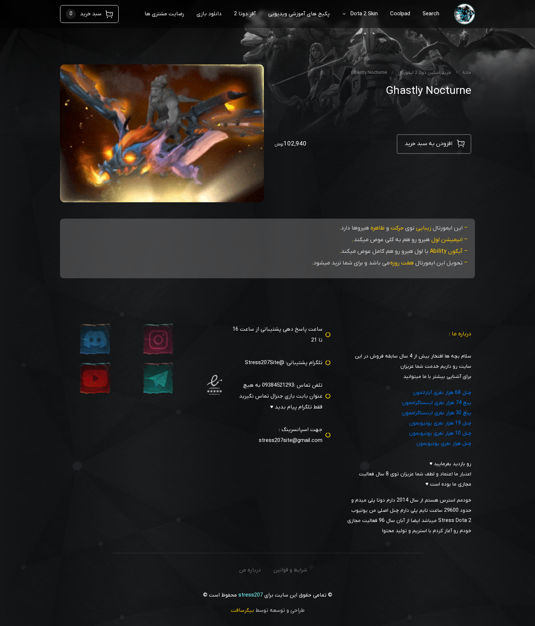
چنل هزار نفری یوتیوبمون (443, 443)
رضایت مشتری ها (164, 13)
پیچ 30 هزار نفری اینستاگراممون (436, 413)
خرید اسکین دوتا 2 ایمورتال (424, 72)
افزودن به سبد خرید (428, 143)
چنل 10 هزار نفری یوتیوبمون (440, 433)
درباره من (250, 570)
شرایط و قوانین (290, 570)
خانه (466, 72)
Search (431, 13)
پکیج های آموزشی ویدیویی (299, 13)
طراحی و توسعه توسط (268, 610)
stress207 (250, 595)
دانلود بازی (209, 13)
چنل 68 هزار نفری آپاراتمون (442, 392)
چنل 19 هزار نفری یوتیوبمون (440, 423)
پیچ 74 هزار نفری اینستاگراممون (436, 402)
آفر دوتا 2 (245, 13)
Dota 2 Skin (364, 13)
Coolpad (400, 13)
